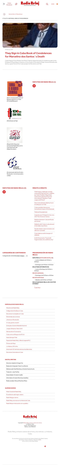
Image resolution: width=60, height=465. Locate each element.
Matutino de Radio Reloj (12, 308)
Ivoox (26, 454)
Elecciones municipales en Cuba (15, 314)
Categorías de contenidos (9, 256)
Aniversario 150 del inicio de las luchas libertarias (19, 349)
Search (47, 4)
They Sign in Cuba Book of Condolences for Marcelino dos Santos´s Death (28, 54)
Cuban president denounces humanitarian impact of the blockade (44, 208)
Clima (16, 4)
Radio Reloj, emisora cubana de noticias (33, 422)
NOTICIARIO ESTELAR (46, 258)
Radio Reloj (30, 3)
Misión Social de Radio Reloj (13, 391)
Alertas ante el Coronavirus (13, 331)
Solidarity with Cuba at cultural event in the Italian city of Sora (44, 225)
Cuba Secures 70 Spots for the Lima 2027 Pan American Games (44, 215)
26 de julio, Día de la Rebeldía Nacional (16, 325)
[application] (34, 85)
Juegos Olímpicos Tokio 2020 (14, 328)
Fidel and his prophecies (40, 212)
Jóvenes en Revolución (12, 320)
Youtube (37, 447)
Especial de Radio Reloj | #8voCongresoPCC (18, 340)
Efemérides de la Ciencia (13, 317)
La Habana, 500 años (12, 346)
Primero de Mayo (11, 343)
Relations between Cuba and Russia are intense (44, 220)
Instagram (29, 447)
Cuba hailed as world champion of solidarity (43, 234)
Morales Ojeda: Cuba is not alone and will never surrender (44, 229)
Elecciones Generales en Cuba (14, 352)
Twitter (12, 447)
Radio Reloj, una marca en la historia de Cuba (18, 400)
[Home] (4, 14)
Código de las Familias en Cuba (14, 311)
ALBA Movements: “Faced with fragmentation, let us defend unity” (43, 238)
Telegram (45, 447)
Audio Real (37, 287)
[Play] (34, 86)
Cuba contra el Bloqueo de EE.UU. (15, 334)
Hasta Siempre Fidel (11, 337)
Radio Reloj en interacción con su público (17, 403)
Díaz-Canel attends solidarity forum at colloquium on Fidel (44, 203)
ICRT (40, 440)
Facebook (19, 447)
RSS (33, 454)
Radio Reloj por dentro (12, 397)
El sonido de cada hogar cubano (14, 394)
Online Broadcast (9, 4)
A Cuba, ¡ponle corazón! (12, 322)
